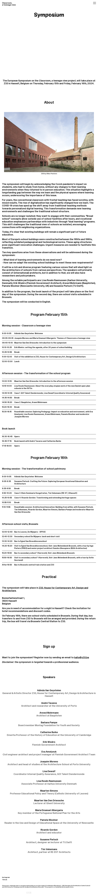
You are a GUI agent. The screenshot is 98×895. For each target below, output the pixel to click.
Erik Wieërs (19, 347)
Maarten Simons (50, 509)
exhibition (28, 357)
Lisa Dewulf (49, 393)
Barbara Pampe (65, 509)
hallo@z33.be (81, 657)
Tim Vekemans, (21, 509)
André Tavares (36, 441)
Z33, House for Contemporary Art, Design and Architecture (45, 589)
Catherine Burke (54, 441)
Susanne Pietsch (21, 481)
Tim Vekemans (54, 493)
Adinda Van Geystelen (24, 333)
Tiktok (4, 880)
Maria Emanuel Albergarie (44, 338)
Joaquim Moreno (21, 338)
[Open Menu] (91, 3)
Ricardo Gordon (28, 498)
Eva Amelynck (49, 753)
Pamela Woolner (68, 414)
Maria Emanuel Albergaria (49, 811)
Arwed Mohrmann (39, 402)
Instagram (6, 877)
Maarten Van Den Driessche (26, 343)
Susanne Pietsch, (85, 507)
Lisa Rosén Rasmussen (24, 386)
